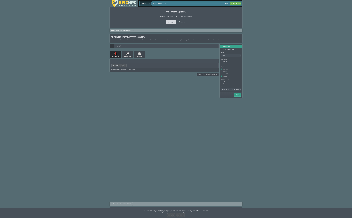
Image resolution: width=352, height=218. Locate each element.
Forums (144, 3)
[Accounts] (116, 58)
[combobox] (164, 46)
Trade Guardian (157, 3)
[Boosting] (128, 58)
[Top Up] (139, 58)
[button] (149, 3)
